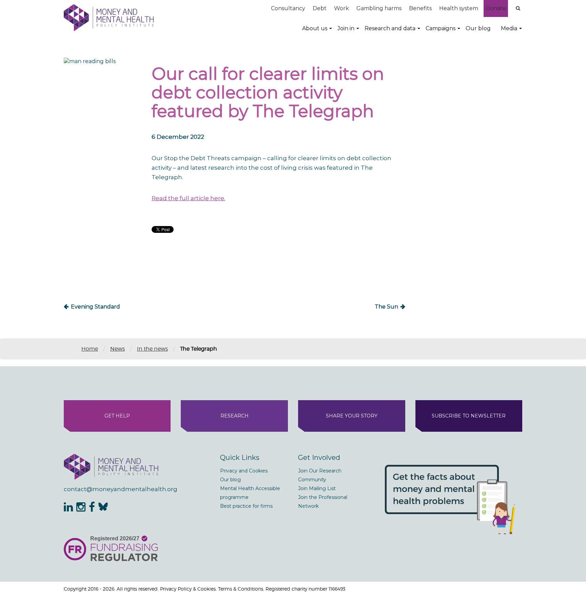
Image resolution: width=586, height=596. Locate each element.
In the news (152, 349)
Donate (496, 8)
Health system (458, 8)
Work (341, 8)
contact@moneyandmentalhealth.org (120, 489)
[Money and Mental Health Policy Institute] (109, 17)
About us (314, 28)
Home (89, 349)
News (117, 349)
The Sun (386, 306)
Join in (345, 28)
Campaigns (440, 28)
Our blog (478, 28)
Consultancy (288, 8)
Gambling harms (379, 8)
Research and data (390, 28)
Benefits (420, 8)
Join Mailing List (317, 488)
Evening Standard (95, 306)
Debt (320, 8)
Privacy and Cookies (244, 471)
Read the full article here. (188, 198)
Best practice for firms (246, 506)
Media (509, 28)
